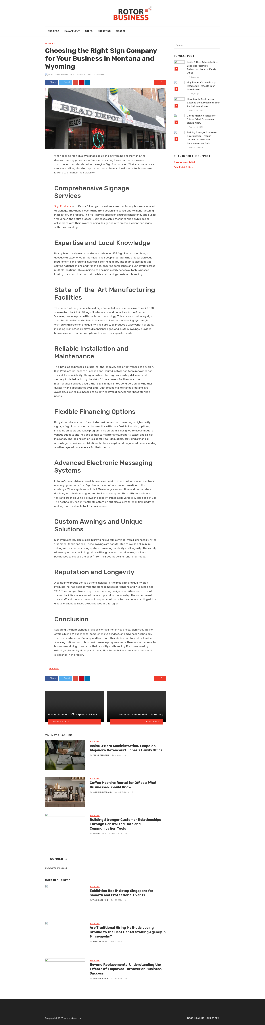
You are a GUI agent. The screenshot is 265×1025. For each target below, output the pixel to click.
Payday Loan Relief (184, 162)
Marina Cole (67, 74)
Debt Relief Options (183, 167)
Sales (88, 31)
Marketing (104, 31)
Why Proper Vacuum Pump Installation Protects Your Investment (201, 86)
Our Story (212, 1018)
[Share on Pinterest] (81, 82)
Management (72, 31)
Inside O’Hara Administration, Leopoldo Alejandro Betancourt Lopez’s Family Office (126, 748)
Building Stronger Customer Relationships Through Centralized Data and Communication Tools (125, 824)
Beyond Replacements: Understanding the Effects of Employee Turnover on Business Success (125, 969)
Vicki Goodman (100, 900)
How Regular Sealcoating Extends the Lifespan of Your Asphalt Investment (203, 103)
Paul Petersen (100, 755)
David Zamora (99, 941)
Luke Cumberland (102, 792)
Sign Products (62, 206)
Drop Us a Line (195, 1018)
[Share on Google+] (75, 82)
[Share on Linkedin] (87, 82)
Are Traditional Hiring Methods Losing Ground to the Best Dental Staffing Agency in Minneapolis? (128, 932)
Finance (120, 31)
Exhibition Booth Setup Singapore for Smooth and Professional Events (121, 893)
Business (53, 31)
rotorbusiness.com (73, 1018)
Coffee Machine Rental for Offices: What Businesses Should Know (123, 785)
